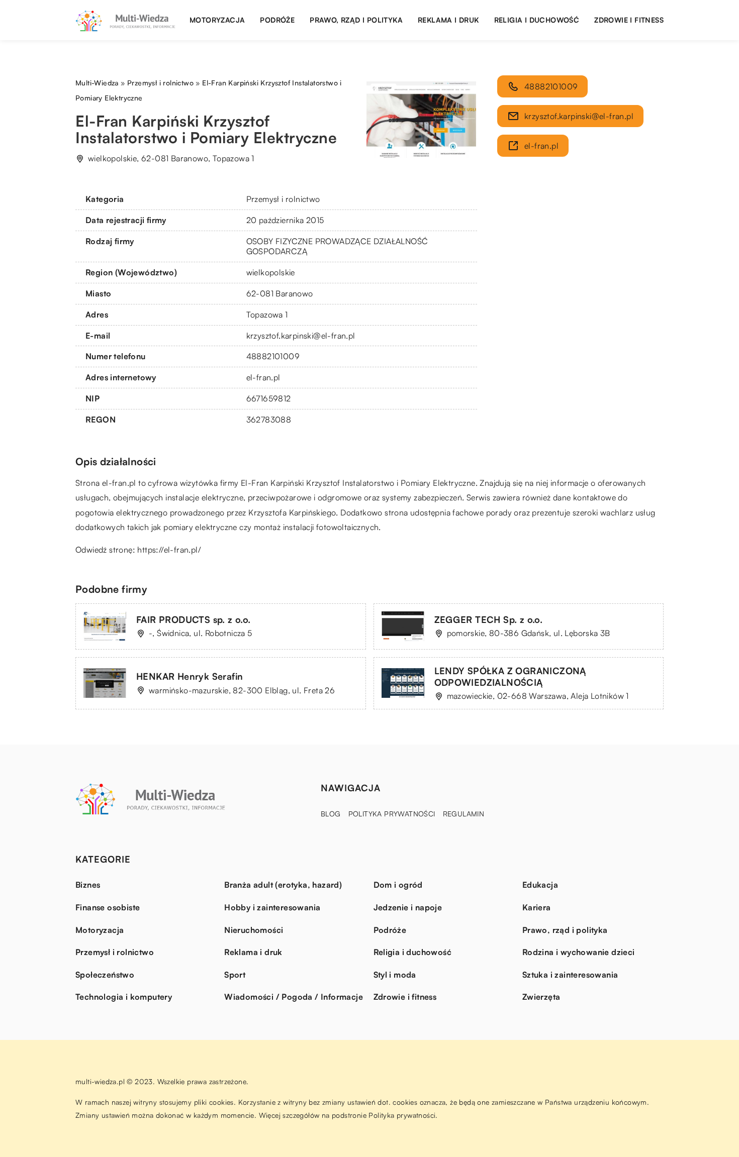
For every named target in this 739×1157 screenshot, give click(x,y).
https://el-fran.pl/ (169, 550)
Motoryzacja (217, 20)
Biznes (87, 885)
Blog (331, 813)
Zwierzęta (541, 997)
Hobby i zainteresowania (272, 907)
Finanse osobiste (107, 907)
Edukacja (540, 885)
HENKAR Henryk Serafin (189, 676)
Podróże (277, 20)
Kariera (536, 907)
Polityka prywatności (391, 813)
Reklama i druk (448, 20)
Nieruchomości (253, 930)
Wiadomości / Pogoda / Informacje (293, 997)
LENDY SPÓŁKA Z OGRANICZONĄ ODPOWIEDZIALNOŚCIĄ (510, 676)
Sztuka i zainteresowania (570, 975)
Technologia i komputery (123, 997)
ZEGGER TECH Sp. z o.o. (488, 619)
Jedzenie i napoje (408, 907)
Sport (234, 975)
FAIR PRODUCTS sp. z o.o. (193, 619)
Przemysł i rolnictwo (283, 199)
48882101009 (273, 356)
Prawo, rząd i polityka (356, 20)
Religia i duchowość (537, 20)
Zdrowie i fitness (629, 20)
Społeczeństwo (104, 975)
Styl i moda (395, 975)
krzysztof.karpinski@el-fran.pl (300, 336)
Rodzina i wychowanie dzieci (578, 952)
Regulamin (464, 813)
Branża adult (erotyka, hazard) (283, 885)
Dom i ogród (398, 885)
